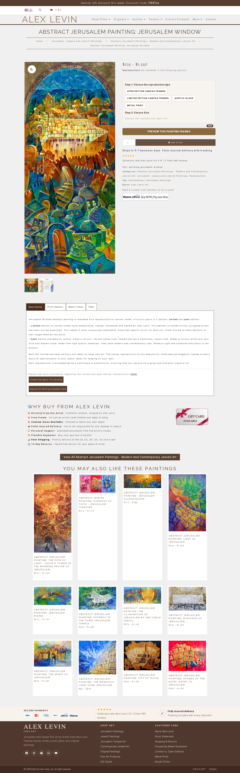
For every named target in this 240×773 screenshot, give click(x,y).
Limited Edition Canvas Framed (148, 98)
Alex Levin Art (140, 185)
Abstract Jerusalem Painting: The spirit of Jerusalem (51, 674)
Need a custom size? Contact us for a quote (148, 190)
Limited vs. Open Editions (169, 751)
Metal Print (135, 105)
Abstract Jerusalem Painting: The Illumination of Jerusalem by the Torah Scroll (142, 614)
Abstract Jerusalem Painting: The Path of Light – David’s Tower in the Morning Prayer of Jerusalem (52, 563)
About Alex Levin (164, 731)
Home (39, 41)
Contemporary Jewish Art (114, 746)
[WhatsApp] (49, 753)
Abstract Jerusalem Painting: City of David (141, 676)
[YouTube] (56, 753)
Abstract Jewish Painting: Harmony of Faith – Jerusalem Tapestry (95, 503)
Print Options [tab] (55, 307)
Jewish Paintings (110, 736)
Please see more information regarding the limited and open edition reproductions (83, 374)
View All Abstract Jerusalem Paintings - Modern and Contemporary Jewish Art (120, 457)
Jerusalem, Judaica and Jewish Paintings (77, 41)
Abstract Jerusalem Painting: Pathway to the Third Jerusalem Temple (95, 619)
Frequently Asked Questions (171, 746)
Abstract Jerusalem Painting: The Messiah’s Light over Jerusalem (96, 682)
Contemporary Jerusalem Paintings (149, 180)
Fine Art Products (110, 756)
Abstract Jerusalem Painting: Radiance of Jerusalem (185, 618)
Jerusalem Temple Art (113, 741)
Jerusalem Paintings (112, 731)
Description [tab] (35, 307)
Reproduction (198, 176)
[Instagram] (34, 753)
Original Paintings (110, 751)
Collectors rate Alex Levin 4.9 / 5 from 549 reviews (121, 713)
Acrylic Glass (183, 98)
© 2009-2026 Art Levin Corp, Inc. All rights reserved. (47, 769)
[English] (26, 10)
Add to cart (177, 142)
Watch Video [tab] (76, 307)
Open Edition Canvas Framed (146, 91)
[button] (32, 69)
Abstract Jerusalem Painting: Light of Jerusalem (184, 539)
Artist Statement (164, 736)
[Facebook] (27, 753)
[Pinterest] (41, 753)
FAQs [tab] (91, 307)
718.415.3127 (199, 769)
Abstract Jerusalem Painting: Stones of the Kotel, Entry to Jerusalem (187, 680)
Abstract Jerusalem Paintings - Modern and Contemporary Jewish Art (153, 41)
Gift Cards (106, 761)
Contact (212, 769)
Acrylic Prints (162, 761)
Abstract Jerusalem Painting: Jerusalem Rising (49, 612)
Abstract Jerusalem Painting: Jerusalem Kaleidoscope (139, 495)
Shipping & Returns (166, 741)
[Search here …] (40, 10)
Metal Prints (161, 756)
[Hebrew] (31, 10)
